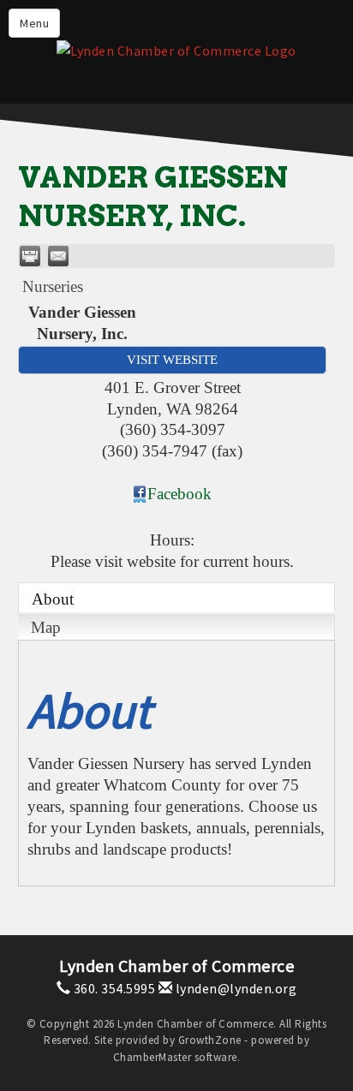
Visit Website (172, 359)
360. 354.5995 (112, 988)
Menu (34, 23)
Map (46, 627)
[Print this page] (30, 256)
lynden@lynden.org (234, 988)
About (53, 599)
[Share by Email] (58, 256)
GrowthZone (210, 1040)
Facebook (179, 494)
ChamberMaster (152, 1057)
